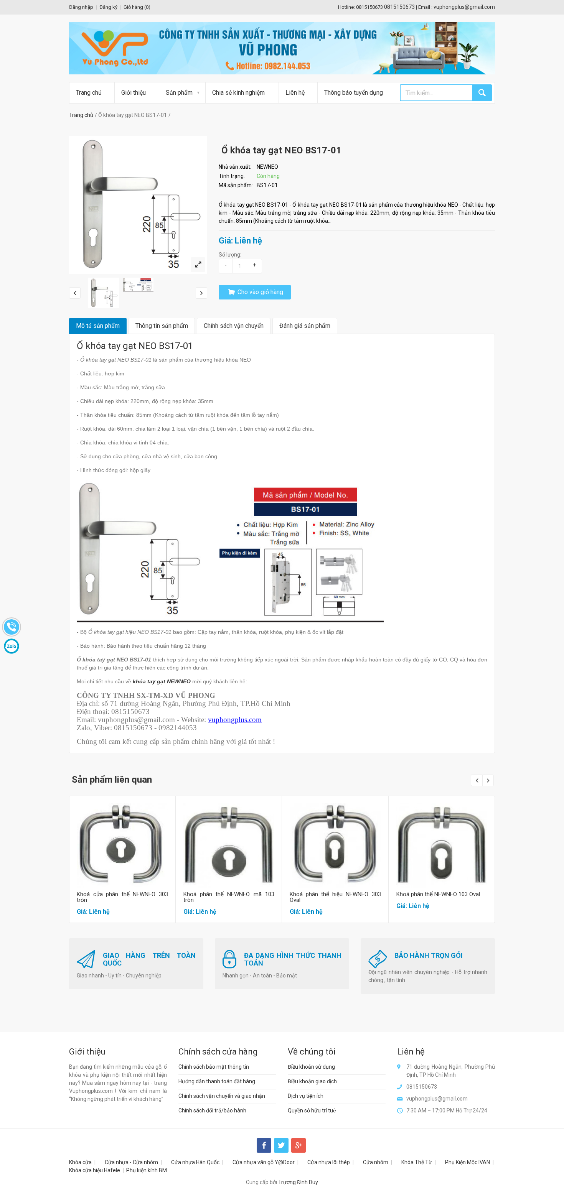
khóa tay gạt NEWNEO (162, 681)
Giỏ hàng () (137, 7)
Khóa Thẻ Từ (416, 1162)
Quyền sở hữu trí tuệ (312, 1110)
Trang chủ (89, 92)
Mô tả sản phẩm (98, 325)
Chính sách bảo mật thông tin (213, 1067)
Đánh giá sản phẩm (304, 325)
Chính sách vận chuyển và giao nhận (221, 1096)
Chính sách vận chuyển (234, 325)
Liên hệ (295, 92)
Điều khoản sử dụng (311, 1067)
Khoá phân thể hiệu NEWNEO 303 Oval (335, 897)
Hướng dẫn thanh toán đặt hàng (216, 1081)
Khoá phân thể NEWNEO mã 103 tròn (229, 897)
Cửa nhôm (375, 1162)
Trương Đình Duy (298, 1182)
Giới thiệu (133, 92)
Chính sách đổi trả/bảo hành (212, 1110)
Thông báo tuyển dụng (353, 92)
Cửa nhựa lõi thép (328, 1162)
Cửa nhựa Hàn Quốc (195, 1162)
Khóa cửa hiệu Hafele (94, 1170)
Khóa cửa (80, 1162)
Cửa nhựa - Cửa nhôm (131, 1162)
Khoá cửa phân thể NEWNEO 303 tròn (122, 897)
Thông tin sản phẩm (161, 325)
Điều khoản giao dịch (312, 1081)
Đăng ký (108, 7)
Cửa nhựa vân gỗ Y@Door (264, 1162)
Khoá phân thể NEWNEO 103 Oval (438, 894)
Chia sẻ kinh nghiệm (238, 92)
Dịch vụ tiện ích (305, 1096)
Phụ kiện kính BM (146, 1170)
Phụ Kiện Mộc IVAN (467, 1162)
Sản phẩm (179, 92)
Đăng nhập (81, 7)
